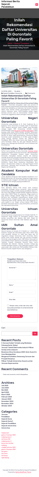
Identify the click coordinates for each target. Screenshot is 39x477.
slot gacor (4, 451)
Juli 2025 (4, 385)
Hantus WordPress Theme (23, 472)
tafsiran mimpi (33, 151)
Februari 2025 (6, 397)
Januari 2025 (6, 399)
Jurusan (4, 414)
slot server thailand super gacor (24, 130)
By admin (17, 91)
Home (10, 43)
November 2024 (7, 403)
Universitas (18, 93)
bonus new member (7, 443)
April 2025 (5, 392)
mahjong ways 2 (6, 437)
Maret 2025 (5, 394)
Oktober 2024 (6, 406)
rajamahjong (5, 458)
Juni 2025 (5, 388)
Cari (3, 328)
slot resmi (4, 453)
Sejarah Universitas (8, 426)
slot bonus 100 (5, 439)
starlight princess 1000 (8, 447)
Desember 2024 (7, 401)
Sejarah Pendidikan (21, 43)
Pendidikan (5, 417)
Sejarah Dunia (6, 419)
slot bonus (4, 455)
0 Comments (31, 93)
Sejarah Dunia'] (7, 421)
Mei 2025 (4, 390)
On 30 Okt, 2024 (6, 91)
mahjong (4, 445)
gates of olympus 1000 (8, 435)
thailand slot (5, 433)
